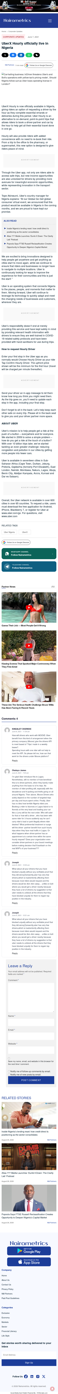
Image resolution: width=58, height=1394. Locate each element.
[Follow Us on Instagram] (38, 1376)
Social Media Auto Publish (19, 1393)
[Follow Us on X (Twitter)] (44, 1376)
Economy (6, 1317)
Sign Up (29, 1362)
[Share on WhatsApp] (28, 55)
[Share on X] (5, 55)
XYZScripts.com (42, 1393)
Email (11, 1029)
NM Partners (9, 65)
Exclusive (6, 1313)
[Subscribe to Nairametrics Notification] (52, 1389)
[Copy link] (36, 55)
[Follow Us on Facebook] (26, 1376)
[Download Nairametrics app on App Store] (29, 1261)
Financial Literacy (9, 1331)
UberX (25, 532)
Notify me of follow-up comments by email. (30, 1071)
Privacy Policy (7, 1289)
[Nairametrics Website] (17, 20)
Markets (5, 1322)
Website (12, 1043)
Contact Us (6, 1284)
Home (4, 31)
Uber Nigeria (9, 532)
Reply (15, 760)
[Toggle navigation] (50, 21)
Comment (13, 980)
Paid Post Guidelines (10, 1298)
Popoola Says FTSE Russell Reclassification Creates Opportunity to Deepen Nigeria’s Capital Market (27, 1216)
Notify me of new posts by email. (25, 1074)
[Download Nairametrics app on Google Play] (29, 1250)
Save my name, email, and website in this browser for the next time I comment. (31, 1062)
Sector (4, 1326)
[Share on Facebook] (13, 55)
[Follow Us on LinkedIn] (32, 1376)
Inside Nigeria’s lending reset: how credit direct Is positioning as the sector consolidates (25, 1133)
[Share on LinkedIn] (21, 55)
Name (11, 1015)
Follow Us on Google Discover (41, 65)
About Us (5, 1280)
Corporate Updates (15, 31)
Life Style (5, 1335)
